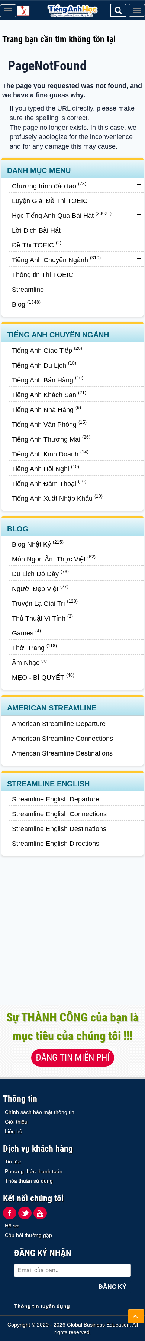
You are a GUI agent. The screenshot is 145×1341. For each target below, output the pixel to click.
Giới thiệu (16, 1122)
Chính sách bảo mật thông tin (39, 1112)
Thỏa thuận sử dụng (29, 1181)
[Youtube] (40, 1213)
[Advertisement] (72, 933)
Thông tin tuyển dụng (42, 1306)
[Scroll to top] (136, 1316)
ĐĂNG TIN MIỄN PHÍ (73, 1057)
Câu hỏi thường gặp (28, 1235)
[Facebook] (9, 1213)
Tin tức (13, 1162)
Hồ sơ (12, 1226)
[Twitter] (25, 1213)
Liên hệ (13, 1131)
